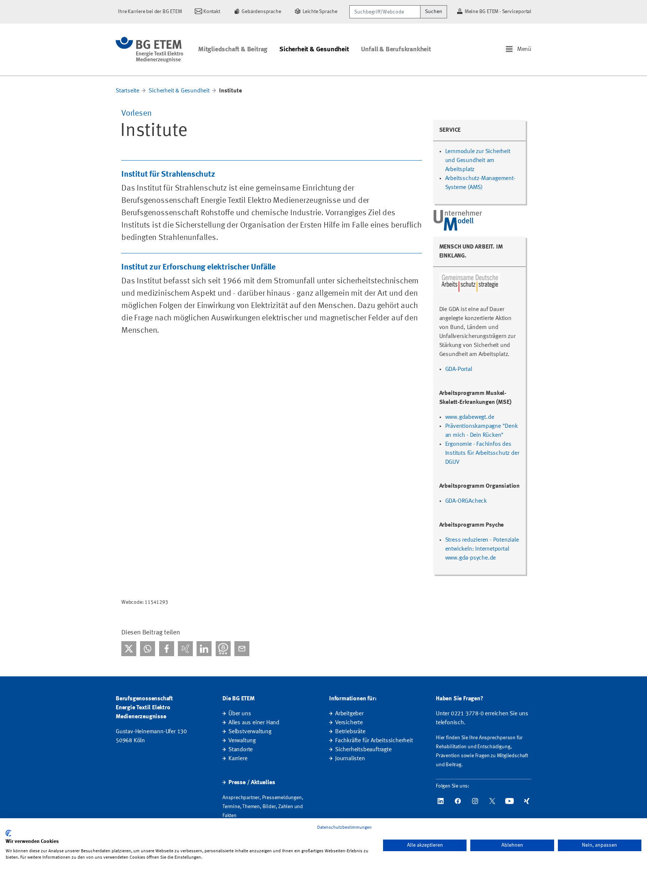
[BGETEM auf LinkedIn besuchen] (441, 801)
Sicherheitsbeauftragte (363, 750)
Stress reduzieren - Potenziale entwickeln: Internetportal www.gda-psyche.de (482, 549)
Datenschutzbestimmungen (344, 827)
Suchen (433, 11)
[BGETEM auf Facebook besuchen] (458, 801)
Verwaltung (242, 741)
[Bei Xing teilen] (185, 648)
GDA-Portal (458, 369)
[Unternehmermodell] (458, 220)
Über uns (239, 714)
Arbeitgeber (349, 714)
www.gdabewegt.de (469, 417)
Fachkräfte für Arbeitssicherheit (374, 741)
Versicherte (349, 723)
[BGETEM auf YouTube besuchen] (509, 801)
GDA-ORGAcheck (466, 501)
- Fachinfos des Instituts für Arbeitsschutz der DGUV (482, 453)
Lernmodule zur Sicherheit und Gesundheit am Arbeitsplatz (477, 161)
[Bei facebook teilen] (166, 648)
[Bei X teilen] (128, 648)
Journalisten (350, 759)
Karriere (237, 759)
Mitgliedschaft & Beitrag (232, 49)
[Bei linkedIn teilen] (204, 648)
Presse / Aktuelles (251, 783)
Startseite (127, 91)
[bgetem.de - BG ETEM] (149, 50)
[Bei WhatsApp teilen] (147, 648)
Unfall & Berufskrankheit (396, 49)
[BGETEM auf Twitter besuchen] (492, 801)
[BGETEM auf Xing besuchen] (527, 801)
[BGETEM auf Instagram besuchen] (475, 801)
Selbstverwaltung (249, 732)
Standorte (240, 750)
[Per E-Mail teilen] (241, 648)
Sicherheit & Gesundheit (314, 49)
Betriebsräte (350, 732)
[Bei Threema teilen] (223, 648)
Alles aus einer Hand (253, 723)
